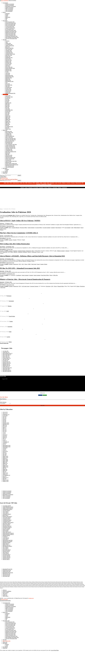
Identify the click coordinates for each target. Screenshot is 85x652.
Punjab (6, 14)
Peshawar (50, 187)
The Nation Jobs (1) (7, 370)
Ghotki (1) (2, 583)
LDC (55, 250)
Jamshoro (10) (36, 583)
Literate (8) (5, 447)
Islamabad (7, 13)
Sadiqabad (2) (71, 585)
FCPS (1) (5, 440)
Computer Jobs (8, 50)
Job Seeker (5, 168)
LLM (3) (4, 450)
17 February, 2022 (9, 223)
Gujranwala (64, 187)
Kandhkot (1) (47, 583)
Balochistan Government (10, 6)
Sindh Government (9, 7)
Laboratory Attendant (22, 252)
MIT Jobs (7, 123)
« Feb (1, 390)
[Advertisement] (42, 198)
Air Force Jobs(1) (6, 510)
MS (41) (4, 471)
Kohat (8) (5, 584)
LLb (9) (4, 449)
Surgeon (10, 239)
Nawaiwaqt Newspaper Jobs (11, 36)
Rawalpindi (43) (61, 585)
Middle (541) (5, 465)
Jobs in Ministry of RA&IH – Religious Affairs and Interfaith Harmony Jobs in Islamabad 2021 (32, 256)
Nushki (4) (27, 585)
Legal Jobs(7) (5, 539)
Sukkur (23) (33, 586)
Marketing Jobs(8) (6, 542)
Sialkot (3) (23, 586)
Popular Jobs (5, 290)
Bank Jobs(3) (5, 515)
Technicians (34, 252)
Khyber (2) (2, 584)
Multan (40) (74, 584)
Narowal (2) (2, 585)
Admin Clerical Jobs (9, 45)
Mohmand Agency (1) (70, 584)
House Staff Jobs (8, 67)
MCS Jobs (7, 120)
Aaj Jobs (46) (5, 351)
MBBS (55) (5, 463)
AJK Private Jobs (6, 575)
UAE (8, 311)
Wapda (44, 182)
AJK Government (9, 10)
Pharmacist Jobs (8, 156)
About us (5, 590)
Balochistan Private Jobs (8, 572)
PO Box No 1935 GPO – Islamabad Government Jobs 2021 (20, 268)
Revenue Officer (23, 227)
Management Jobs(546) (7, 540)
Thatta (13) (68, 586)
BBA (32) (5, 425)
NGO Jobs (7, 83)
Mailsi (10, 341)
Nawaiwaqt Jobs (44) (7, 367)
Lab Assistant (67, 227)
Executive (38, 184)
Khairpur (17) (66, 583)
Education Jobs (8, 59)
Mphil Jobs (7, 124)
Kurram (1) (12, 584)
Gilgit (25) (5, 583)
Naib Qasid (33, 264)
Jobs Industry (3, 402)
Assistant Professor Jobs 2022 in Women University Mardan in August (21, 303)
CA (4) (4, 432)
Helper (78, 286)
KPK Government (9, 8)
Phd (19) (4, 478)
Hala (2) (18, 583)
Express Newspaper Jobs (10, 23)
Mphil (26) (5, 469)
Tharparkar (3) (65, 586)
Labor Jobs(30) (6, 537)
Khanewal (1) (69, 583)
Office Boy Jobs (8, 155)
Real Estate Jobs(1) (7, 549)
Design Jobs (7, 56)
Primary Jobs (8, 129)
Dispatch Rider (61, 286)
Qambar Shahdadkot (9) (42, 585)
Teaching (68, 182)
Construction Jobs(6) (7, 520)
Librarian (67, 250)
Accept (52, 650)
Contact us (5, 594)
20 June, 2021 (8, 271)
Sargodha (10, 326)
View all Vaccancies (9, 167)
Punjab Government (9, 5)
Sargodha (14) (4, 586)
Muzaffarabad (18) (78, 584)
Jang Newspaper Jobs (9, 21)
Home (1, 208)
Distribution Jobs (8, 57)
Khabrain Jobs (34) (7, 363)
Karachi (22, 187)
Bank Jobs (7, 46)
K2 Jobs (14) (5, 360)
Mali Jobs (7, 154)
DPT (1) (4, 438)
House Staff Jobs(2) (7, 532)
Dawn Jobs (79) (6, 355)
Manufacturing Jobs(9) (7, 541)
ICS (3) (4, 444)
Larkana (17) (19, 584)
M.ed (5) (4, 452)
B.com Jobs (7, 98)
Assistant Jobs (8, 133)
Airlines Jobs (8, 43)
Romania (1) (68, 585)
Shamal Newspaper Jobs (10, 35)
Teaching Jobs (8, 89)
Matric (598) (5, 459)
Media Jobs (7, 79)
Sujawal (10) (30, 586)
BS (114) (4, 430)
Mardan (9, 306)
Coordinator (18, 275)
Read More (56, 650)
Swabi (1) (36, 586)
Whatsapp (45, 395)
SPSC (41, 182)
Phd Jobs (7, 127)
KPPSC (37, 182)
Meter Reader (77, 227)
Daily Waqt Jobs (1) (7, 354)
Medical (64, 182)
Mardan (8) (40, 584)
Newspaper (5, 20)
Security (59, 182)
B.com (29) (5, 415)
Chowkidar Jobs (8, 149)
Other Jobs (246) (6, 368)
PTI (9, 252)
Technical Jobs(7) (6, 558)
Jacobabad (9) (29, 583)
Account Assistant (46, 227)
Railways (30, 182)
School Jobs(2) (6, 553)
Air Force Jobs (9, 249)
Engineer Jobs (8, 62)
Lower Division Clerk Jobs (11, 144)
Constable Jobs (8, 134)
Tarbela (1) (56, 586)
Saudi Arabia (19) (8, 586)
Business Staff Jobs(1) (7, 516)
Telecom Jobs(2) (6, 559)
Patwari (29, 252)
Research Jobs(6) (6, 551)
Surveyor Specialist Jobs (10, 138)
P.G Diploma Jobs (9, 126)
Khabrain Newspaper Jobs (10, 31)
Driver (4, 228)
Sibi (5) (26, 586)
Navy (6, 82)
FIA (24, 182)
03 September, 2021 (9, 258)
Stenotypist (28, 250)
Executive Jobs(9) (6, 528)
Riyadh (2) (65, 585)
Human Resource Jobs (10, 68)
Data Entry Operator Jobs (10, 151)
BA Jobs (7, 101)
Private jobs (5, 612)
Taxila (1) (58, 586)
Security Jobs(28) (6, 555)
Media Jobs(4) (6, 543)
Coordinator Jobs (8, 150)
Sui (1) (28, 586)
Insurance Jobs (8, 70)
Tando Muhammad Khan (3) (48, 586)
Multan (59, 187)
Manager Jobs (8, 162)
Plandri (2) (37, 585)
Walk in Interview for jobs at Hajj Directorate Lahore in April (18, 334)
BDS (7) (4, 427)
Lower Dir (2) (31, 584)
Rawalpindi (35, 187)
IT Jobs (6, 71)
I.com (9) (5, 443)
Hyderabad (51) (21, 583)
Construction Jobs (9, 52)
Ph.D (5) (4, 476)
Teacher (14, 239)
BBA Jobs (7, 104)
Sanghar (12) (81, 585)
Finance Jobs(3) (6, 529)
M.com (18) (5, 451)
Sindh (6, 15)
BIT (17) (4, 428)
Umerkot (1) (76, 586)
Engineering (43, 184)
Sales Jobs (7, 86)
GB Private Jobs (6, 576)
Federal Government (9, 4)
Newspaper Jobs (6, 620)
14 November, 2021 (8, 235)
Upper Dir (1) (80, 586)
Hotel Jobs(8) (5, 530)
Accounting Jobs (8, 44)
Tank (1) (53, 586)
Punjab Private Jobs (7, 570)
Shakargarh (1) (16, 586)
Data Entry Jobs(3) (7, 523)
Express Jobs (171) (7, 358)
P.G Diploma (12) (6, 475)
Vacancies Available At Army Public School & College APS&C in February (22, 339)
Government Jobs (6, 602)
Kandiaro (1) (50, 583)
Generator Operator (34, 286)
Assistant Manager (15, 227)
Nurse (11, 252)
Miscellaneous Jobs (9, 81)
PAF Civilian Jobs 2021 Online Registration (15, 244)
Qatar (10, 331)
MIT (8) (4, 468)
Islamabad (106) (25, 583)
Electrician (48, 286)
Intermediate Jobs (9, 109)
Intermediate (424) (6, 445)
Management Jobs (9, 75)
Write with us (5, 596)
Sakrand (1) (78, 585)
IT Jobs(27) (5, 536)
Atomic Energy (16, 182)
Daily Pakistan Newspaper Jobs (12, 37)
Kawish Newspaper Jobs (10, 30)
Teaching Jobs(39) (6, 557)
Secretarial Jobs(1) (6, 554)
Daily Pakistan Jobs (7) (7, 353)
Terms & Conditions (7, 591)
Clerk (72, 227)
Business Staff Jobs (9, 48)
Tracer (82, 227)
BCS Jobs (7, 105)
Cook (42, 252)
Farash (38, 264)
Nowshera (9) (24, 585)
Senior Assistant (25, 275)
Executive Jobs (8, 63)
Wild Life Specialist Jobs (10, 139)
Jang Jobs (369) (6, 359)
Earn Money (5, 171)
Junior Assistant (37, 275)
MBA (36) (5, 462)
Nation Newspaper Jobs (10, 33)
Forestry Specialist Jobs (10, 146)
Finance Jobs (8, 64)
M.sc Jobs (7, 113)
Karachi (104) (54, 583)
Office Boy (55, 275)
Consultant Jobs (8, 51)
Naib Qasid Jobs (8, 143)
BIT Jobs (7, 107)
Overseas (73, 182)
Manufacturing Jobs (9, 76)
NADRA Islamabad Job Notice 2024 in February (14, 298)
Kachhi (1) (42, 583)
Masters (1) (5, 458)
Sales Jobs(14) (6, 552)
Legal (56, 182)
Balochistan (7, 17)
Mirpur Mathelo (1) (61, 584)
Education (52, 182)
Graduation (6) (6, 441)
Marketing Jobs (8, 77)
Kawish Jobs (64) (6, 361)
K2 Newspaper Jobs (9, 29)
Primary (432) (5, 480)
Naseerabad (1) (6, 585)
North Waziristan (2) (20, 585)
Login (6, 170)
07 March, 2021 (8, 282)
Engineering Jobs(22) (7, 527)
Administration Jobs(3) (7, 509)
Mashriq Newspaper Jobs (10, 32)
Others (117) (5, 472)
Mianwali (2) (50, 584)
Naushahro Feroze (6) (10, 585)
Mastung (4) (43, 584)
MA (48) (4, 455)
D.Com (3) (5, 434)
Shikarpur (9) (20, 586)
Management (78, 182)
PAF (11, 182)
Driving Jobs (8, 58)
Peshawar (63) (31, 585)
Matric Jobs (7, 117)
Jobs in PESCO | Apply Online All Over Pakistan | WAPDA (20, 220)
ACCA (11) (5, 412)
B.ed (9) (4, 419)
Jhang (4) (39, 583)
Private (4, 12)
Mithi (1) (65, 584)
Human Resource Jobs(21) (8, 533)
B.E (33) (4, 416)
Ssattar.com (31, 598)
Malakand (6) (34, 584)
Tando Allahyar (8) (42, 586)
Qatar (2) (46, 585)
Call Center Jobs (8, 49)
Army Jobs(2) (5, 511)
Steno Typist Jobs (9, 137)
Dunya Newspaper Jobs (10, 24)
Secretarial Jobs (8, 87)
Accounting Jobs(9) (7, 505)
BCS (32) (5, 426)
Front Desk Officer (45, 275)
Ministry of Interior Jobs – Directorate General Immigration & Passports (25, 279)
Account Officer (38, 227)
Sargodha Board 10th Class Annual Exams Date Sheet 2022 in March (21, 324)
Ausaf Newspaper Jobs (10, 27)
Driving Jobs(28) (6, 524)
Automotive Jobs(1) (7, 514)
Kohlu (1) (7, 584)
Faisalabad (41, 187)
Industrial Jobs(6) (6, 535)
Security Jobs (8, 88)
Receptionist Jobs (9, 142)
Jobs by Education (6, 640)
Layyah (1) (25, 584)
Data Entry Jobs (8, 55)
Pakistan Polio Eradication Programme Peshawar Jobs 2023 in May (20, 293)
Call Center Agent (25, 286)
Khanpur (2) (73, 583)
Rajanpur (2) (57, 585)
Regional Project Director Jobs (11, 164)
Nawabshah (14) (15, 585)
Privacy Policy (6, 592)
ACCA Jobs (7, 95)
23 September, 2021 (10, 246)
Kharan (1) (76, 583)
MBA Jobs (7, 118)
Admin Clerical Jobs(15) (8, 508)
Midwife (15, 252)
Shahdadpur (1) (12, 586)
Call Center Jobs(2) (7, 517)
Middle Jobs (7, 121)
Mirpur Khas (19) (57, 584)
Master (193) (5, 456)
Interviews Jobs (8, 131)
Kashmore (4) (60, 583)
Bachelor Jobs (8, 102)
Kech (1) (63, 583)
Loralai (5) (27, 584)
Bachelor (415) (6, 422)
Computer (49, 184)
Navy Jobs (8, 238)
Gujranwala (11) (8, 583)
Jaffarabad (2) (32, 583)
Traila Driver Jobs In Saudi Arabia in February (14, 313)
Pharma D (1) (5, 477)
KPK (6, 18)
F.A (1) (4, 439)
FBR (26, 182)
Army (6, 42)
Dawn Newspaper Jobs (10, 25)
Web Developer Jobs (9, 165)
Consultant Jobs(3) (6, 521)
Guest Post (5, 173)
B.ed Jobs (7, 100)
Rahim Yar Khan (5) (53, 585)
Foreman (15, 250)
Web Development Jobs (10, 93)
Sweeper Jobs (8, 159)
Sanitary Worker (43, 264)
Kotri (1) (10, 584)
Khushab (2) (79, 583)
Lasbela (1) (22, 584)
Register (7, 169)
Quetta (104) (49, 585)
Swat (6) (39, 586)
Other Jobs (5, 130)
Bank (48, 182)
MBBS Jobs (7, 119)
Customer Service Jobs (10, 54)
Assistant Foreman (21, 250)
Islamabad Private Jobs (7, 569)
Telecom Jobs (8, 90)
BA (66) (4, 420)
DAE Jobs (7, 108)
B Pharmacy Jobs (9, 96)
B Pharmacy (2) (6, 414)
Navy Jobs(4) (5, 547)
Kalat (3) (44, 583)
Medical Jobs (8, 80)
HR (82, 182)
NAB (21, 182)
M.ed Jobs (7, 112)
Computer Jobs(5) (6, 518)
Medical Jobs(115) (6, 545)
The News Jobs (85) (7, 371)
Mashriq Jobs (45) (6, 365)
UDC (33, 250)
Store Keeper (58, 227)
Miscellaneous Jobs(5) (7, 546)
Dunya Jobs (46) (6, 357)
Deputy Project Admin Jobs (11, 163)
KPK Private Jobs (6, 573)
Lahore (26, 187)
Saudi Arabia (12, 316)
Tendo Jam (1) (62, 586)
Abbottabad (54, 187)
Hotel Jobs (7, 65)
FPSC (34, 182)
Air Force (7, 40)
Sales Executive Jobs (9, 140)
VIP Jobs (4, 39)
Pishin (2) (34, 585)
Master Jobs (7, 115)
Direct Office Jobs (9, 132)
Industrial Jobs (8, 69)
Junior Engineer (31, 227)
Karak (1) (57, 583)
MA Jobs (7, 114)
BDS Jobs (7, 106)
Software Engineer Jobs (10, 157)
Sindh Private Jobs (6, 571)
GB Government (8, 11)
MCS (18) (5, 464)
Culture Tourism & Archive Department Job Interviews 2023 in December (22, 319)
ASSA (1, 228)
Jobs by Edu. (5, 94)
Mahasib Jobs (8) (6, 364)
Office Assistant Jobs (9, 136)
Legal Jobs (7, 74)
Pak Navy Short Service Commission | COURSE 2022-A (19, 233)
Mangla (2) (37, 584)
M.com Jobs (7, 111)
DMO (29, 264)
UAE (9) (74, 586)
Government (5, 2)
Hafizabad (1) (15, 583)
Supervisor (5, 252)
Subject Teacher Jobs (9, 158)
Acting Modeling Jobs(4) (8, 507)
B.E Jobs (7, 99)
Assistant (53, 227)
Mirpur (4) (53, 584)
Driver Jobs (7, 152)
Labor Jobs (7, 73)
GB (6, 19)
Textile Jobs (7, 92)
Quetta (45, 187)
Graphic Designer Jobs (10, 145)
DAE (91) (5, 436)
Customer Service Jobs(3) (8, 522)
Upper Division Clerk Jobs (11, 161)
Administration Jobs (10, 273)
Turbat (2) (71, 586)
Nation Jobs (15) (6, 366)
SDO (10, 227)
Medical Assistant (61, 250)
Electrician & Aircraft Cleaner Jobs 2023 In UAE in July (16, 308)
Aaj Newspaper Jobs (9, 26)
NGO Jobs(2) (5, 548)
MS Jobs (7, 125)
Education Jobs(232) (7, 526)
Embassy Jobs (8, 61)
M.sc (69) (5, 453)
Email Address (3, 398)
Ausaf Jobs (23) (6, 352)
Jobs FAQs (5, 593)
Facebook (40, 395)
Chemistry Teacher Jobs (10, 148)
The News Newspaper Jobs (11, 38)
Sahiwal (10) (75, 585)
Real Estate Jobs (8, 84)
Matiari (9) (46, 584)
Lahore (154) (15, 584)
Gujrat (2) (12, 583)
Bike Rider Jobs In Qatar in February (11, 329)
